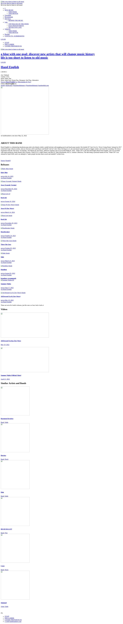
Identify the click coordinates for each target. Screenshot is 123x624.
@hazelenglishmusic (18, 85)
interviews (8, 19)
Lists (6, 22)
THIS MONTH (13, 13)
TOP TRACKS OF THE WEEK (18, 24)
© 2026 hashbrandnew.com (13, 621)
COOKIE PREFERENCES (13, 46)
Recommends (9, 17)
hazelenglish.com (43, 85)
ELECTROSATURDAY (16, 25)
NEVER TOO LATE (15, 27)
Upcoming (8, 15)
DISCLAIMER (9, 44)
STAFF (7, 42)
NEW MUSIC (9, 10)
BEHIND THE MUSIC (15, 20)
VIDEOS (7, 29)
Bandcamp (9, 85)
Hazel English (10, 67)
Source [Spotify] (6, 160)
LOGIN (3, 39)
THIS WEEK (12, 12)
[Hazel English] (25, 134)
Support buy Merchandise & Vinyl (16, 82)
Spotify (3, 85)
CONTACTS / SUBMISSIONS (14, 36)
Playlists (7, 34)
